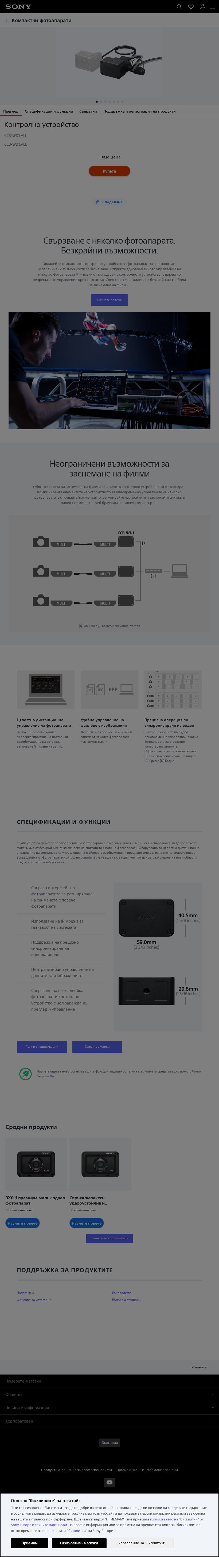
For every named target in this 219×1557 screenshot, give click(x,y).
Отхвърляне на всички (79, 1543)
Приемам (30, 1543)
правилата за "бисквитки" (65, 1531)
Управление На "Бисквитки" (141, 1543)
